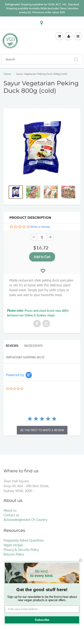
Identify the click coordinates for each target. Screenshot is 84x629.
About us (10, 510)
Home (7, 74)
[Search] (76, 59)
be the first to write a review (42, 430)
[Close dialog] (81, 560)
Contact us (11, 515)
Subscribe (42, 620)
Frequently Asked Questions (24, 540)
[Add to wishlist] (43, 270)
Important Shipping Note (25, 357)
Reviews (12, 346)
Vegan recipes (13, 545)
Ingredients (33, 346)
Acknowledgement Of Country (25, 520)
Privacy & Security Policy (21, 550)
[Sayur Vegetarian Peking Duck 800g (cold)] (42, 148)
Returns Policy (14, 554)
